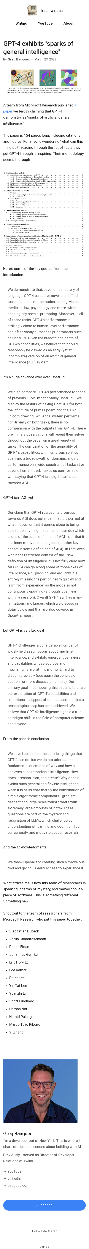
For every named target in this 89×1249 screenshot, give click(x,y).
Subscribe (44, 1205)
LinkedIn (14, 1178)
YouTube (45, 23)
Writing (21, 23)
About (68, 23)
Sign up (44, 1246)
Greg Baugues (19, 59)
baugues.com (19, 1185)
